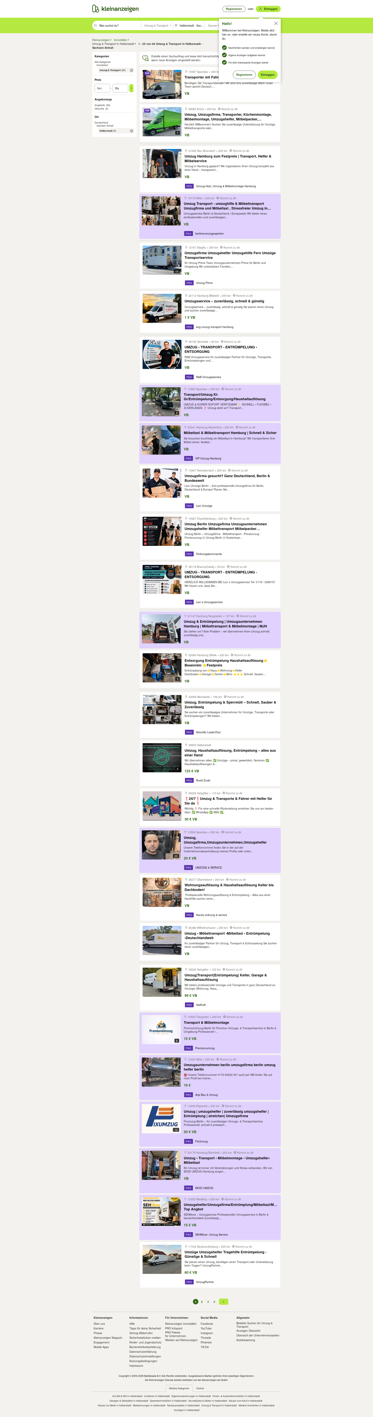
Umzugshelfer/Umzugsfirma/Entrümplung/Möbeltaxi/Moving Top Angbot (231, 1206)
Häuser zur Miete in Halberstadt (114, 1405)
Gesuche (99, 108)
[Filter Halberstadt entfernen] (131, 130)
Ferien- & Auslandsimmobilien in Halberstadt (236, 1396)
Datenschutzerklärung (142, 1352)
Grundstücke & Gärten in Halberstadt (207, 1400)
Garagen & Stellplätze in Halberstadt (129, 1400)
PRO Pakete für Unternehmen (175, 1334)
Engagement (101, 1342)
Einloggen (268, 75)
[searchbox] (119, 25)
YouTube (206, 1328)
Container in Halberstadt (157, 1396)
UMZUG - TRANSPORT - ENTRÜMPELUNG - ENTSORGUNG (221, 574)
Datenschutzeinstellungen (145, 1356)
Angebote (100, 105)
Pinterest (206, 1342)
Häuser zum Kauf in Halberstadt (245, 1400)
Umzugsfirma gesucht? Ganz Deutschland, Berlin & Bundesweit (227, 478)
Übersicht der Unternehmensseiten (257, 1335)
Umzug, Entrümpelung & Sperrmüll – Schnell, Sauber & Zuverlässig (230, 704)
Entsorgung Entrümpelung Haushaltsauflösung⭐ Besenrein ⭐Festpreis (226, 662)
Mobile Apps (101, 1347)
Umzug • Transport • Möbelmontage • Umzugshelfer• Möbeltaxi (227, 1160)
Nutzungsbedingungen (143, 1361)
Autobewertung (245, 1340)
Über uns (99, 1324)
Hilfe (132, 1324)
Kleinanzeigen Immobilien (181, 1324)
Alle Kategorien (103, 61)
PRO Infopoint (173, 1328)
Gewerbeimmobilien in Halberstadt (168, 1400)
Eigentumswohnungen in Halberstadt (191, 1396)
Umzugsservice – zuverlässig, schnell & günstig (224, 301)
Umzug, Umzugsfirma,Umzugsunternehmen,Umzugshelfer (225, 839)
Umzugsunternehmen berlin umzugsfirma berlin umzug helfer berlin (229, 1067)
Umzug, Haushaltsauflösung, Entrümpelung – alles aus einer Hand (230, 752)
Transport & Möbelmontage (206, 1022)
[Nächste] (223, 1302)
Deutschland (101, 122)
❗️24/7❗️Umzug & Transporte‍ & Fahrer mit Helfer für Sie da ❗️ (228, 800)
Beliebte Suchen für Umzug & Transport (254, 1324)
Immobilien (102, 65)
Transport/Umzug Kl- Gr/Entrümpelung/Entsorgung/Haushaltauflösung (225, 396)
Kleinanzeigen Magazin (108, 1338)
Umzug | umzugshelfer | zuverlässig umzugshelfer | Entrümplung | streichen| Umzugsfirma (226, 1113)
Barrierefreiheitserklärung (145, 1347)
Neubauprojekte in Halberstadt (183, 1405)
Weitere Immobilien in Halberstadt (256, 1405)
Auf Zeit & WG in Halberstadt (127, 1396)
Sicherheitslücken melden (145, 1338)
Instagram (207, 1333)
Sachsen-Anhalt (105, 125)
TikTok (205, 1347)
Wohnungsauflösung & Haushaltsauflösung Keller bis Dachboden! (229, 887)
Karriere (99, 1328)
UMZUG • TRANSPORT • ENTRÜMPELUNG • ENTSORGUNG (221, 349)
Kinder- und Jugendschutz (145, 1342)
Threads (206, 1338)
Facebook (207, 1324)
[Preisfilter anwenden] (131, 88)
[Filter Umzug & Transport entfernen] (131, 70)
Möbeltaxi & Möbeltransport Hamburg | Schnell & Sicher (230, 433)
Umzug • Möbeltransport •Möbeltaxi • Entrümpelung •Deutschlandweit (227, 935)
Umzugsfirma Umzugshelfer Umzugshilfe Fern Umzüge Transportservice (230, 255)
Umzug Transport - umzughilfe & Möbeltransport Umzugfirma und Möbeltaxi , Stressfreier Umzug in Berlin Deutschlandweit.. (226, 205)
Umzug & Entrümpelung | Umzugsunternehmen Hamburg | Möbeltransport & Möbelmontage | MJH (225, 623)
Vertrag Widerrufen (141, 1333)
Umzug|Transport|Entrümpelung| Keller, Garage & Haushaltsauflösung (226, 977)
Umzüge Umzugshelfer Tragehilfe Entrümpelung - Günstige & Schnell (226, 1254)
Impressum (136, 1365)
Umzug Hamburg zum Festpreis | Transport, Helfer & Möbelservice (228, 158)
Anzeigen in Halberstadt (186, 1410)
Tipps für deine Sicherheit (145, 1328)
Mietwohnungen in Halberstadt (149, 1405)
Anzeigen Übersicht (248, 1331)
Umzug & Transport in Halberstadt (219, 1405)
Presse (98, 1333)
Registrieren (244, 75)
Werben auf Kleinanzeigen (181, 1340)
